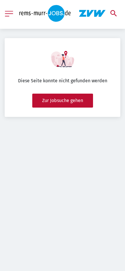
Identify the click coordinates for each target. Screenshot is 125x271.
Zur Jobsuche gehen (62, 100)
